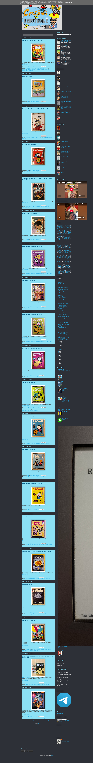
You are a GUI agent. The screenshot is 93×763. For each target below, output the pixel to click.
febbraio (60, 348)
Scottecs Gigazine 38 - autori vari (63, 316)
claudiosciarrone (68, 233)
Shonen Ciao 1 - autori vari (28, 620)
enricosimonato (66, 238)
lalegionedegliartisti (65, 247)
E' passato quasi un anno (26, 677)
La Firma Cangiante (61, 650)
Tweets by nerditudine (60, 713)
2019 (58, 359)
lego (69, 247)
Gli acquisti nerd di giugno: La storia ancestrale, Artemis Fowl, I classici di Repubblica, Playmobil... (66, 142)
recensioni (29, 69)
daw (26, 171)
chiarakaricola (28, 137)
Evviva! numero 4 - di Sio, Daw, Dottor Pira (32, 314)
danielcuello (69, 234)
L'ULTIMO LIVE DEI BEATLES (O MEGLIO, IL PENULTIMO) (65, 412)
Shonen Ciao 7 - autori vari (28, 280)
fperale (63, 739)
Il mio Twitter (67, 720)
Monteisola (63, 382)
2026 (58, 278)
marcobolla (40, 171)
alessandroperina (68, 224)
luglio (59, 341)
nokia (57, 256)
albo (26, 718)
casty (59, 232)
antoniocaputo (28, 578)
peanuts (68, 258)
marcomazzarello (66, 250)
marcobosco (67, 249)
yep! (44, 718)
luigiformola (37, 578)
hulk (64, 246)
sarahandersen (59, 265)
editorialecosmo (60, 237)
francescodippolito (67, 240)
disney (68, 235)
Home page (35, 720)
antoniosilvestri (34, 68)
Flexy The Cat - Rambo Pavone (63, 283)
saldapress (65, 263)
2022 (58, 355)
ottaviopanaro (59, 257)
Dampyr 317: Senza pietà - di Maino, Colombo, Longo (65, 97)
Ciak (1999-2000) (63, 116)
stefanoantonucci (68, 268)
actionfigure (62, 224)
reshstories (67, 261)
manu (35, 718)
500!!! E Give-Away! (64, 45)
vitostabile (58, 272)
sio (22, 172)
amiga (66, 226)
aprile (59, 345)
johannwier (45, 206)
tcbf (69, 269)
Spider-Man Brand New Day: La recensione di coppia (63, 333)
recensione (48, 137)
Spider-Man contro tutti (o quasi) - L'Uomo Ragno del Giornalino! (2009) (66, 107)
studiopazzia (58, 269)
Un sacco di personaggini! (65, 55)
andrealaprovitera (28, 613)
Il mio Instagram (67, 718)
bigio (28, 718)
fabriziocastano (35, 206)
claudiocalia (69, 232)
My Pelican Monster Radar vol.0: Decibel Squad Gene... (63, 297)
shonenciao (41, 69)
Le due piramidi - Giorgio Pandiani (63, 334)
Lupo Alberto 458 (63, 61)
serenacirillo (33, 69)
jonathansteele (59, 247)
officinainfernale (67, 256)
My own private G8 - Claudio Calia (63, 339)
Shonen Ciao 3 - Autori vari (28, 516)
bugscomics (66, 230)
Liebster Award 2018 (64, 136)
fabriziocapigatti (59, 239)
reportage (58, 261)
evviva (32, 171)
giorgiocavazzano (61, 244)
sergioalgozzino (66, 265)
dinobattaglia (33, 613)
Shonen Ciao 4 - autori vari (28, 449)
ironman (68, 246)
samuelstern (60, 264)
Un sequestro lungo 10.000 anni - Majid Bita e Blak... (63, 304)
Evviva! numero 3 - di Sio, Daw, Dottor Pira (32, 348)
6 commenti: (35, 612)
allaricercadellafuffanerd (60, 226)
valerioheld (68, 271)
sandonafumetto (67, 264)
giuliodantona (67, 245)
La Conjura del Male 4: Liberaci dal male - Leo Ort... (63, 310)
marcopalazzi (64, 251)
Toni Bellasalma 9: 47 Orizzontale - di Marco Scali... (63, 338)
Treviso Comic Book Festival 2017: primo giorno (65, 172)
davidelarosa (39, 68)
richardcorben (33, 614)
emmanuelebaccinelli (67, 237)
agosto (60, 279)
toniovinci (46, 614)
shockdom (37, 69)
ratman (59, 260)
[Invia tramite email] (41, 66)
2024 (58, 352)
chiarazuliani (27, 307)
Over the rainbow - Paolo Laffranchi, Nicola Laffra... (62, 306)
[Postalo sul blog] (42, 66)
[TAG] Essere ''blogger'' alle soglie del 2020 (65, 76)
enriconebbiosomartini (29, 206)
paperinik (64, 258)
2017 (58, 362)
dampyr (64, 234)
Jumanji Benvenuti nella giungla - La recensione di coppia (66, 41)
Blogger (52, 755)
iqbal (31, 240)
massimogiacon (66, 252)
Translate (60, 721)
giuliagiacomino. (24, 69)
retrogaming (67, 262)
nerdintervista (60, 254)
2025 (58, 351)
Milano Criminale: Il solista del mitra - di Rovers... (63, 288)
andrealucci (70, 226)
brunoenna (68, 229)
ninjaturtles (63, 255)
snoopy (65, 267)
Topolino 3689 (60, 331)
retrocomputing (59, 262)
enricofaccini (58, 238)
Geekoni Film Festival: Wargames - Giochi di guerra (65, 112)
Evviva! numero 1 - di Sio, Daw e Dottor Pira (32, 483)
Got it (72, 2)
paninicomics (66, 257)
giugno (60, 342)
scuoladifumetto (38, 614)
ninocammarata (24, 614)
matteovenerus (59, 253)
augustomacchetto (59, 228)
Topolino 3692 (63, 50)
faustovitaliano (69, 239)
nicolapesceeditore (67, 254)
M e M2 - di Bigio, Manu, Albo (29, 690)
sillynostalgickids (25, 70)
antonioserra (61, 227)
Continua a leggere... (25, 64)
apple (68, 227)
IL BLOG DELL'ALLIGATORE (62, 388)
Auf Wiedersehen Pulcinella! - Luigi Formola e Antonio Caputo (36, 551)
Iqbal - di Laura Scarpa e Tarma (29, 213)
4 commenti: (35, 647)
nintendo (68, 255)
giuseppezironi (59, 246)
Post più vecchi (51, 720)
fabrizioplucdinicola (38, 137)
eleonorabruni (35, 307)
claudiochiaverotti (61, 233)
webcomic (67, 272)
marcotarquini (36, 684)
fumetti (47, 68)
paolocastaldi (58, 258)
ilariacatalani (45, 307)
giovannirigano (59, 245)
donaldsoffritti (59, 236)
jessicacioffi (50, 613)
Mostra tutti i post (46, 35)
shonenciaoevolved (46, 69)
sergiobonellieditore (60, 266)
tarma (49, 240)
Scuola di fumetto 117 (27, 584)
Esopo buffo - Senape (27, 76)
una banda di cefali (61, 369)
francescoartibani (59, 240)
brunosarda (58, 230)
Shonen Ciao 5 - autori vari (28, 382)
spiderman (69, 267)
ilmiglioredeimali (30, 684)
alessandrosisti (60, 225)
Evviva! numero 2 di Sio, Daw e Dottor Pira (32, 416)
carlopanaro (69, 231)
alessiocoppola (67, 225)
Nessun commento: (36, 66)
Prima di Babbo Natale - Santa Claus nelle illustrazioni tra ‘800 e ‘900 (66, 152)
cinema (63, 232)
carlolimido (64, 231)
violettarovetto (30, 70)
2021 (58, 356)
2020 (58, 358)
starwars (63, 268)
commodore (60, 234)
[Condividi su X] (43, 66)
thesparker (35, 308)
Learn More (67, 2)
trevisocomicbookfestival (60, 271)
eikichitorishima (43, 68)
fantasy (64, 239)
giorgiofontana (67, 244)
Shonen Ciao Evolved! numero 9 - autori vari (32, 40)
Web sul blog (60, 417)
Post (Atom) (40, 723)
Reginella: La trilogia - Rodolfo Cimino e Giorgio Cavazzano (65, 126)
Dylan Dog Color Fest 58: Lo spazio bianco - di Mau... (62, 318)
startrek (59, 268)
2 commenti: (35, 375)
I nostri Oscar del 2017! (64, 156)
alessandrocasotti (28, 68)
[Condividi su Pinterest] (45, 66)
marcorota (69, 251)
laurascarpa (34, 240)
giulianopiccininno (41, 613)
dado (30, 307)
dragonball (64, 236)
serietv (68, 266)
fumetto (45, 137)
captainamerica (59, 231)
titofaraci (63, 270)
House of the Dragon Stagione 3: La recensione (63, 315)
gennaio (60, 349)
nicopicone (58, 255)
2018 (58, 360)
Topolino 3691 (60, 295)
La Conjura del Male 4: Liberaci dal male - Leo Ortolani (66, 92)
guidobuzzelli (46, 613)
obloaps (61, 256)
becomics (59, 229)
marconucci (58, 251)
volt (63, 272)
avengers (67, 228)
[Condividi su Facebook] (44, 66)
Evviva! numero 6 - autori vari (29, 144)
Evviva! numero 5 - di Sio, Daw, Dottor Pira (32, 246)
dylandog (70, 236)
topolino (68, 270)
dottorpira (28, 171)
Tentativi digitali (60, 381)
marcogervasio (59, 250)
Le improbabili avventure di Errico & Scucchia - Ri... (63, 299)
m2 (33, 718)
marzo (60, 346)
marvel (60, 252)
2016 (58, 363)
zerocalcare (58, 273)
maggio (60, 344)
